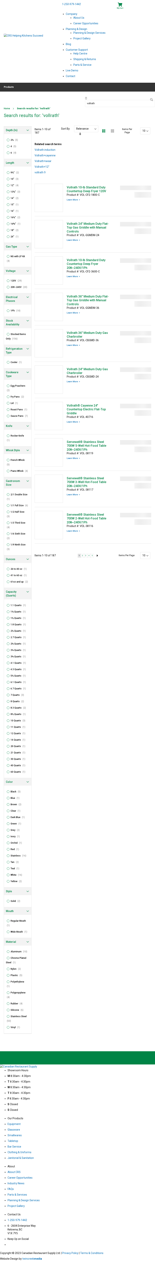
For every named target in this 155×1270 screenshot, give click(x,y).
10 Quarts (19, 720)
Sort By (65, 128)
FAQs (11, 1188)
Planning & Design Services (89, 32)
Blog (68, 44)
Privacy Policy (70, 1253)
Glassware (14, 1129)
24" (16, 236)
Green (17, 823)
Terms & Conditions (91, 1253)
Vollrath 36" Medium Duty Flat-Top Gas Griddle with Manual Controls (88, 300)
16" (16, 211)
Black (17, 791)
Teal (16, 868)
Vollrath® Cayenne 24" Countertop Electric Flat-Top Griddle (86, 409)
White (17, 875)
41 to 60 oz (20, 575)
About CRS (14, 1172)
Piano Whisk (20, 471)
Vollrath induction (45, 149)
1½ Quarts (19, 618)
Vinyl (16, 1027)
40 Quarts (19, 765)
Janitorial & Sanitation (21, 1157)
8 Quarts (18, 701)
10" (16, 179)
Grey (16, 830)
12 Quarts (19, 733)
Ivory (16, 836)
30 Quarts (19, 759)
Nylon (17, 969)
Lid (15, 403)
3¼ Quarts (19, 650)
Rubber (18, 1003)
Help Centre (80, 53)
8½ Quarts (19, 714)
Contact (70, 76)
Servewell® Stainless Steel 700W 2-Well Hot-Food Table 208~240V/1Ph (86, 518)
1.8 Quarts (19, 624)
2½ (15, 140)
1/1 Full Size (20, 505)
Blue (16, 798)
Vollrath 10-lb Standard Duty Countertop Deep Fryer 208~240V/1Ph (86, 264)
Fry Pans (18, 396)
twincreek (32, 1258)
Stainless (20, 855)
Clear (17, 811)
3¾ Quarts (19, 656)
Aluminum (20, 951)
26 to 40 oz (20, 569)
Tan (16, 862)
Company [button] (71, 13)
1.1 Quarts (19, 605)
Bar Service (14, 1146)
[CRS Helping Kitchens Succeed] (31, 41)
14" (16, 198)
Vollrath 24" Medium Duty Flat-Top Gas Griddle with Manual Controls (88, 227)
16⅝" (17, 223)
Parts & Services (17, 1194)
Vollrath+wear (43, 161)
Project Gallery (82, 38)
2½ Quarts (19, 631)
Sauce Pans (20, 416)
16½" (16, 217)
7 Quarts (18, 695)
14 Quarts (19, 740)
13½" (16, 191)
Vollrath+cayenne (45, 155)
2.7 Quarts (19, 637)
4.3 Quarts (19, 669)
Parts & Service (82, 64)
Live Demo (72, 70)
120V (17, 280)
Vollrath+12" (42, 166)
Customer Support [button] (77, 49)
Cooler (17, 362)
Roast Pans (20, 409)
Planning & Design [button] (76, 29)
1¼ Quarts (19, 611)
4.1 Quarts (19, 663)
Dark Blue (19, 817)
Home (7, 108)
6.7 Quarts (19, 688)
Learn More (72, 200)
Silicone (18, 1010)
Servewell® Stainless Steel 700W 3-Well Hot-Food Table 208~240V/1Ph (86, 482)
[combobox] (120, 103)
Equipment (14, 1123)
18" (16, 230)
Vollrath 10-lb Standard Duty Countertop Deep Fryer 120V (86, 189)
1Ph (17, 310)
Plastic (18, 975)
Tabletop (13, 1140)
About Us (78, 17)
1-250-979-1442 (71, 4)
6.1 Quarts (19, 682)
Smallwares (15, 1135)
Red (16, 849)
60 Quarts (19, 772)
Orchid (17, 843)
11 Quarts (19, 727)
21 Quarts (19, 752)
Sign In (132, 4)
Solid (16, 901)
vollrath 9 (40, 172)
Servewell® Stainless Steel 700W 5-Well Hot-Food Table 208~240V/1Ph (86, 445)
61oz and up (20, 581)
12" (16, 185)
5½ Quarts (19, 675)
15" (16, 204)
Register (143, 4)
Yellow (17, 881)
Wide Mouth (20, 932)
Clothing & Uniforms (19, 1152)
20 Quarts (19, 746)
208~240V (20, 287)
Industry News (16, 1183)
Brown (17, 804)
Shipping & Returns (84, 59)
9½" (16, 172)
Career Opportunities (85, 23)
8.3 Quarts (19, 707)
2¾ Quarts (19, 643)
